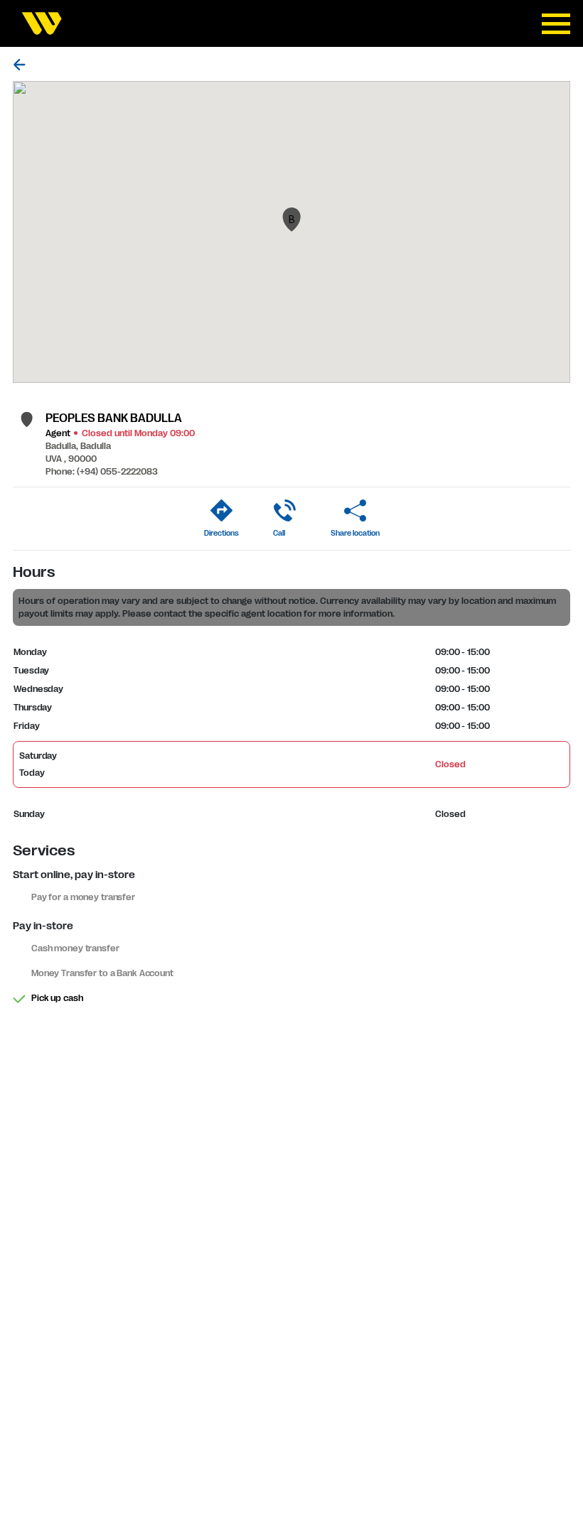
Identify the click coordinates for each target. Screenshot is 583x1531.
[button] (291, 219)
